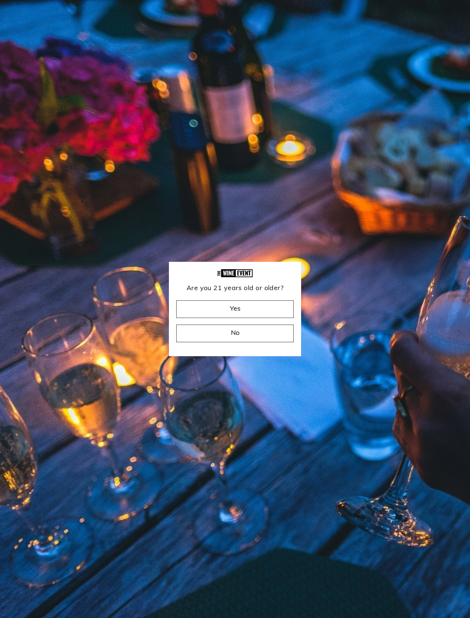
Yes (235, 309)
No (235, 333)
